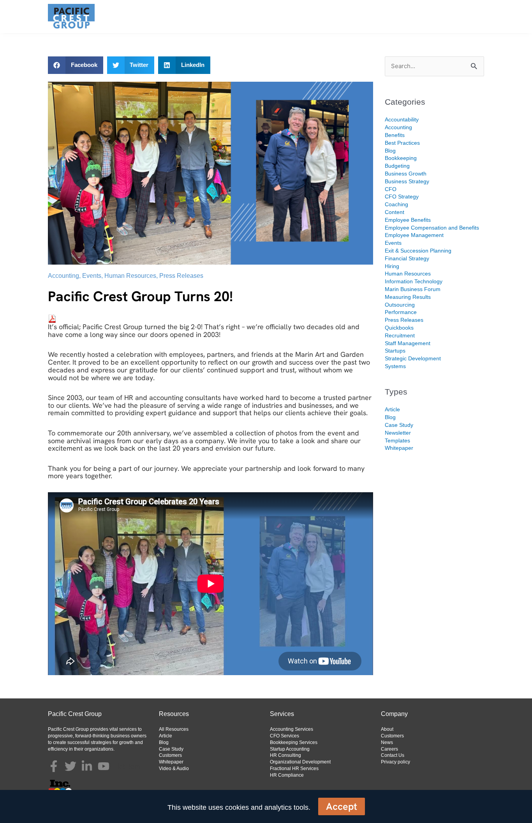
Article (392, 409)
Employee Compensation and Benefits (432, 228)
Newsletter (398, 433)
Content (394, 212)
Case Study (399, 425)
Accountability (402, 119)
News (387, 742)
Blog (390, 150)
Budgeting (397, 166)
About (387, 729)
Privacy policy (395, 762)
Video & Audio (174, 768)
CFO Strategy (402, 196)
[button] (75, 65)
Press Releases (181, 275)
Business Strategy (407, 181)
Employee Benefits (408, 220)
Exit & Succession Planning (418, 250)
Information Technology (413, 281)
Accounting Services (291, 729)
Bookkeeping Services (293, 742)
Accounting (63, 275)
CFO (390, 189)
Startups (395, 350)
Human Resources (130, 275)
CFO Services (284, 736)
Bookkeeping (401, 158)
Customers (170, 755)
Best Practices (402, 143)
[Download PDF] (52, 318)
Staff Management (407, 343)
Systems (395, 366)
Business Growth (405, 173)
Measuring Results (408, 297)
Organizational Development (300, 762)
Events (91, 275)
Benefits (395, 135)
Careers (389, 749)
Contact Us (392, 755)
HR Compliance (287, 775)
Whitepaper (399, 448)
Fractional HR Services (294, 768)
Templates (397, 440)
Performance (401, 312)
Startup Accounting (290, 749)
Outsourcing (400, 305)
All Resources (173, 729)
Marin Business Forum (412, 289)
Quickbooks (399, 328)
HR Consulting (285, 755)
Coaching (396, 204)
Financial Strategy (407, 258)
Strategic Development (413, 358)
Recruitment (400, 335)
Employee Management (414, 235)
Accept (341, 806)
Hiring (392, 266)
